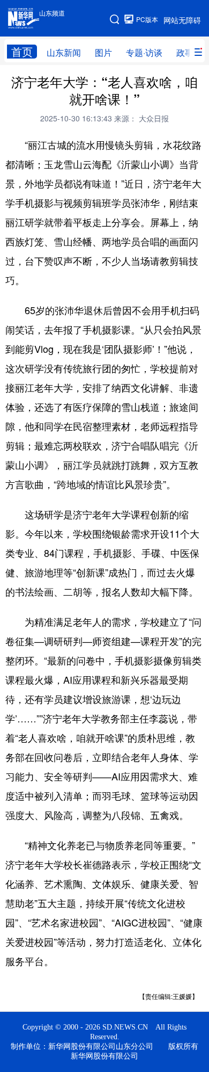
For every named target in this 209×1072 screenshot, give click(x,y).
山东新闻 (64, 52)
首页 (22, 52)
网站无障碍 (182, 20)
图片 (103, 52)
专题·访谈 (144, 52)
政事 (184, 52)
